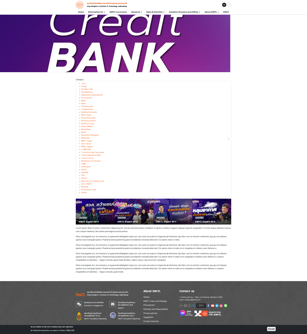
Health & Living (87, 124)
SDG (83, 175)
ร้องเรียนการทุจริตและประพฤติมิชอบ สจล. (126, 303)
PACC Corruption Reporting (129, 318)
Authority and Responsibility (155, 309)
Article (83, 170)
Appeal (121, 308)
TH (229, 5)
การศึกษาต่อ (86, 149)
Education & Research (90, 135)
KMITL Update (87, 147)
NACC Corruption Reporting (95, 318)
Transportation (87, 109)
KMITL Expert (86, 141)
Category (80, 80)
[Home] (80, 5)
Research (84, 187)
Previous (76, 211)
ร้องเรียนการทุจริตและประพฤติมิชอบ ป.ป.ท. (126, 314)
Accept (271, 329)
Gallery (84, 193)
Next (230, 211)
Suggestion (148, 317)
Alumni (84, 178)
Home (81, 12)
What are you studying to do (92, 181)
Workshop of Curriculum (91, 161)
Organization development (92, 95)
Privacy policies (150, 313)
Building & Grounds (89, 112)
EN (224, 5)
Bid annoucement (88, 121)
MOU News (85, 138)
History (146, 297)
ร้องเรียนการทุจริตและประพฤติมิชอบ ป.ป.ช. (93, 314)
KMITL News (86, 115)
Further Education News (91, 155)
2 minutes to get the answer (92, 152)
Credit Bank (86, 167)
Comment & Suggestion (93, 305)
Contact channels (151, 321)
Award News (86, 129)
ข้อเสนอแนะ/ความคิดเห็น (94, 302)
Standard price (87, 92)
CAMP (83, 164)
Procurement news (88, 190)
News (83, 103)
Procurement (86, 98)
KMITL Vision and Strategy (155, 301)
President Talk (87, 89)
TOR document (87, 106)
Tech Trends (86, 144)
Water (83, 101)
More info (70, 330)
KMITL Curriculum (118, 12)
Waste (83, 132)
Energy (84, 86)
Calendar (84, 172)
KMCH (226, 12)
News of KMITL (87, 126)
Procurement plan (88, 118)
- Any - (83, 83)
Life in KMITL (86, 184)
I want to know (87, 158)
